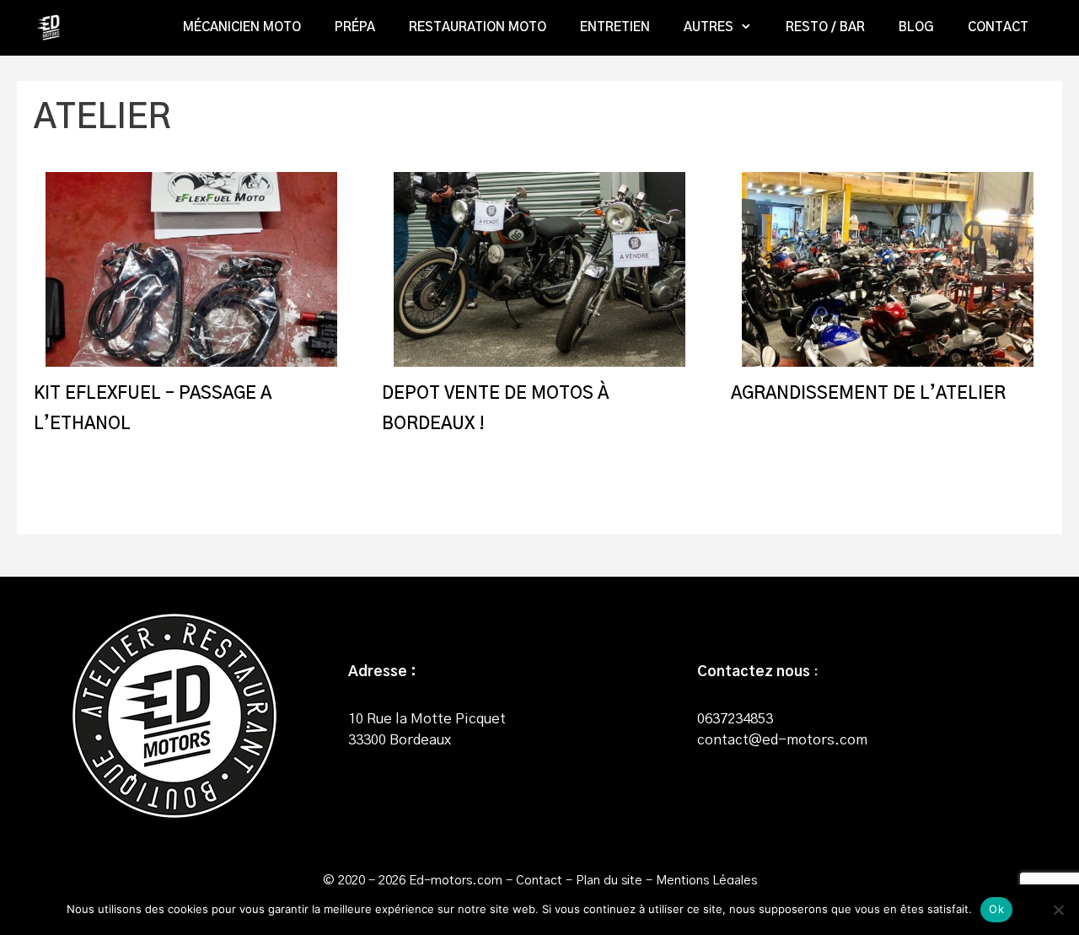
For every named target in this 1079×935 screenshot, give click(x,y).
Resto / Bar (825, 27)
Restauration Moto (477, 27)
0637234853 (735, 719)
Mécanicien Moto (242, 27)
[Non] (1057, 909)
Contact (998, 27)
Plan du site (609, 880)
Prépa (355, 27)
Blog (916, 27)
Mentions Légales (706, 880)
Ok (996, 909)
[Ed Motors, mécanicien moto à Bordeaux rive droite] (55, 28)
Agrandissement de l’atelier (868, 393)
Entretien (615, 27)
